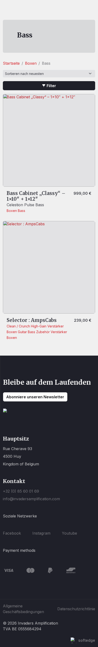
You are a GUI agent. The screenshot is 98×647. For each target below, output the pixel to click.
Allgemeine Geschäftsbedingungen (23, 609)
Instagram (41, 533)
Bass (21, 211)
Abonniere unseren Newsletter (35, 397)
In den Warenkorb (26, 178)
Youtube (69, 533)
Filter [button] (51, 85)
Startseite (11, 63)
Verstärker (55, 326)
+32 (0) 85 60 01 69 (21, 491)
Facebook (12, 533)
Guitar (23, 332)
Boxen (31, 63)
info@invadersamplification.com (31, 498)
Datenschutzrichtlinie (76, 608)
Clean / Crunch (19, 326)
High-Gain (39, 326)
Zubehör (43, 332)
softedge (86, 640)
